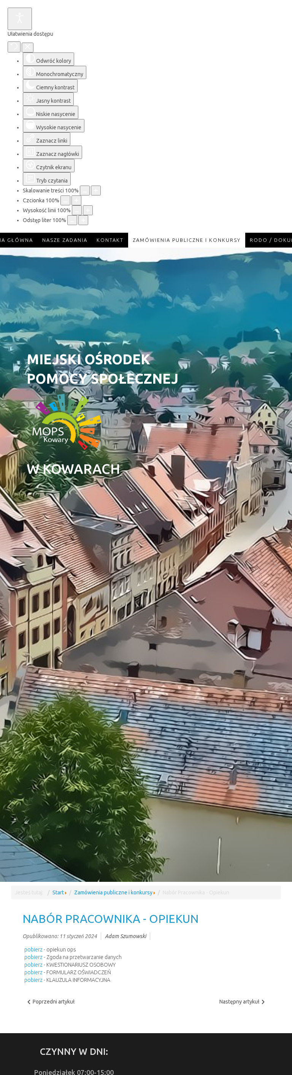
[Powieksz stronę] (96, 190)
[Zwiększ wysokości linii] (88, 210)
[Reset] (14, 46)
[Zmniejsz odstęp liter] (72, 220)
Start (58, 892)
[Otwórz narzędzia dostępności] (20, 19)
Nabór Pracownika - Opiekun (110, 918)
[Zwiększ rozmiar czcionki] (76, 200)
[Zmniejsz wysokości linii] (77, 210)
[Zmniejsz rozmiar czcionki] (65, 200)
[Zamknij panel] (27, 47)
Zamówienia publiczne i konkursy (113, 892)
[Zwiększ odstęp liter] (83, 220)
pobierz (33, 949)
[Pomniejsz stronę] (85, 190)
